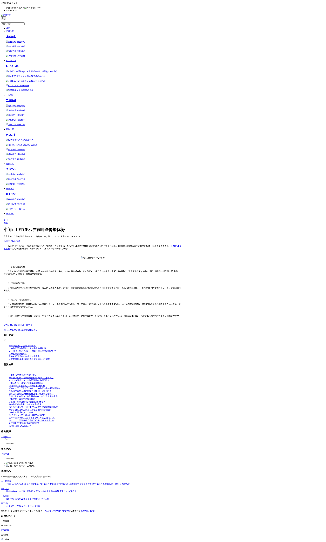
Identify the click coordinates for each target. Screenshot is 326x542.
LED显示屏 (11, 61)
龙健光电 (10, 31)
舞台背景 (55, 491)
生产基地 (19, 506)
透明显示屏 (97, 484)
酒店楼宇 (27, 499)
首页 (8, 28)
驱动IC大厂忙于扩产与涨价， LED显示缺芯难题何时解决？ (35, 388)
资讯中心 (10, 164)
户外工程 (45, 499)
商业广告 (64, 491)
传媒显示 (46, 491)
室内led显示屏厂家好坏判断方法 (18, 325)
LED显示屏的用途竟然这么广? (22, 375)
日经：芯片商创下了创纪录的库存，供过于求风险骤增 (33, 396)
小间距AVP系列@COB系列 (18, 484)
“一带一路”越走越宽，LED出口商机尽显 (27, 386)
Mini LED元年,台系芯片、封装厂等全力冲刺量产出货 (32, 351)
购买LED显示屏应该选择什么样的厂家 (21, 330)
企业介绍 (10, 506)
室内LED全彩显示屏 (40, 484)
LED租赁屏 (74, 484)
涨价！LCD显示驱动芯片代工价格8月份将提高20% (31, 420)
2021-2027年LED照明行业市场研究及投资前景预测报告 (33, 407)
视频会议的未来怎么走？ (20, 426)
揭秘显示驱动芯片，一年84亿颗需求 (25, 404)
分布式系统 (125, 484)
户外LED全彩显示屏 (59, 484)
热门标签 (91, 511)
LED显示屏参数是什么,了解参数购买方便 (27, 348)
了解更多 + (6, 437)
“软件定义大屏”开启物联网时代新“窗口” (27, 415)
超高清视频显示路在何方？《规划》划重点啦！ (30, 391)
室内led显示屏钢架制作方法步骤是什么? (27, 356)
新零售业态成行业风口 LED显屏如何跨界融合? (30, 410)
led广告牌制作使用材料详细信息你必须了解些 (29, 359)
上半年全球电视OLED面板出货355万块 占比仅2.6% (32, 418)
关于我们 (5, 503)
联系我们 (10, 213)
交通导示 (72, 491)
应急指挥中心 (12, 491)
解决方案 (10, 129)
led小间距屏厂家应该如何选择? (22, 346)
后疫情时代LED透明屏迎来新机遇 (24, 423)
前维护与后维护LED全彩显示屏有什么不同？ (29, 380)
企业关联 (36, 506)
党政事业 (19, 499)
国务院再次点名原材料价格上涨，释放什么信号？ (31, 394)
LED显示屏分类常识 (18, 354)
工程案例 (10, 95)
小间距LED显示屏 (12, 241)
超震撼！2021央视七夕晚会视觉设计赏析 (27, 402)
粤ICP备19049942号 (53, 511)
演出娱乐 (36, 499)
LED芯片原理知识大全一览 (21, 412)
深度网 (84, 511)
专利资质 (27, 506)
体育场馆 (38, 491)
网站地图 (66, 511)
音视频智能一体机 (111, 484)
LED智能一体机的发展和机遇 (22, 399)
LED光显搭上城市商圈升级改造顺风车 (26, 383)
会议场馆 (10, 499)
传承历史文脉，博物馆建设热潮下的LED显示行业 (31, 378)
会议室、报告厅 (26, 491)
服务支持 (10, 188)
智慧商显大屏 (85, 484)
